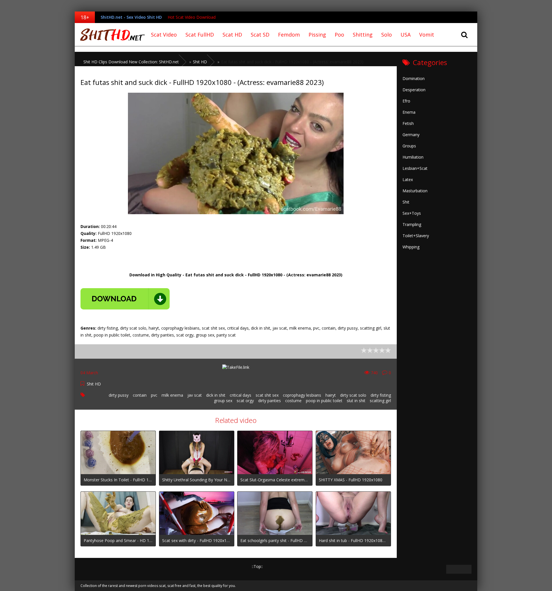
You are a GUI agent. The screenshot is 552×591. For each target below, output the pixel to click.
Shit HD (94, 384)
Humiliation (412, 157)
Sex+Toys (411, 213)
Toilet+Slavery (415, 235)
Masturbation (415, 190)
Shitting (363, 34)
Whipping (410, 247)
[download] (125, 298)
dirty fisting (381, 395)
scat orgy (245, 400)
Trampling (411, 224)
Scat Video (164, 34)
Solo (386, 34)
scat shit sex (267, 395)
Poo (339, 34)
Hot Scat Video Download (192, 17)
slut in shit (356, 400)
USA (405, 34)
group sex (223, 400)
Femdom (289, 34)
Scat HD (232, 34)
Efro (406, 101)
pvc (154, 395)
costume (293, 400)
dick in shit (215, 395)
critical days (240, 395)
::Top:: (257, 566)
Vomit (426, 34)
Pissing (317, 34)
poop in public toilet (324, 400)
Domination (413, 78)
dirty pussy (119, 395)
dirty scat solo (353, 395)
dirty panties (269, 400)
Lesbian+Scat (415, 168)
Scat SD (260, 34)
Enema (408, 112)
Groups (409, 146)
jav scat (194, 395)
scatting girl (380, 400)
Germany (410, 134)
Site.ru (111, 34)
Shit (405, 202)
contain (140, 395)
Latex (407, 179)
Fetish (408, 123)
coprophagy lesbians (302, 395)
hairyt (330, 395)
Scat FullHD (199, 34)
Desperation (413, 89)
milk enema (172, 395)
